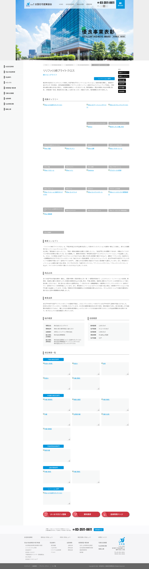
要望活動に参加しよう (84, 537)
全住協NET (28, 550)
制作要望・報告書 (56, 65)
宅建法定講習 (103, 543)
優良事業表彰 (69, 65)
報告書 (81, 552)
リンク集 (54, 566)
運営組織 (53, 545)
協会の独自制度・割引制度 (32, 543)
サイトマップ (27, 566)
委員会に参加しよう (47, 537)
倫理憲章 (34, 566)
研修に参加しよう (65, 537)
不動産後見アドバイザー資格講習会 (34, 554)
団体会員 (70, 548)
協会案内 (52, 543)
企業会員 (70, 545)
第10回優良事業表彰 (83, 65)
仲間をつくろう (102, 537)
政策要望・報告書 (83, 543)
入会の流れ (54, 548)
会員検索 (69, 543)
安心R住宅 (28, 557)
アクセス (53, 552)
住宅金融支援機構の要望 (86, 548)
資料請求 (87, 514)
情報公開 (101, 549)
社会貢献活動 (103, 546)
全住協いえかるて (30, 552)
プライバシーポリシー (44, 566)
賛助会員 (70, 550)
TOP (46, 65)
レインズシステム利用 (30, 548)
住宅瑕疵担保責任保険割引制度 (33, 545)
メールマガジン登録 (58, 514)
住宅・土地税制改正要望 (86, 545)
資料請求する (98, 529)
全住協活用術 (28, 537)
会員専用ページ (116, 514)
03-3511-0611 (107, 2)
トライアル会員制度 (56, 550)
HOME (61, 4)
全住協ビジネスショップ (31, 559)
